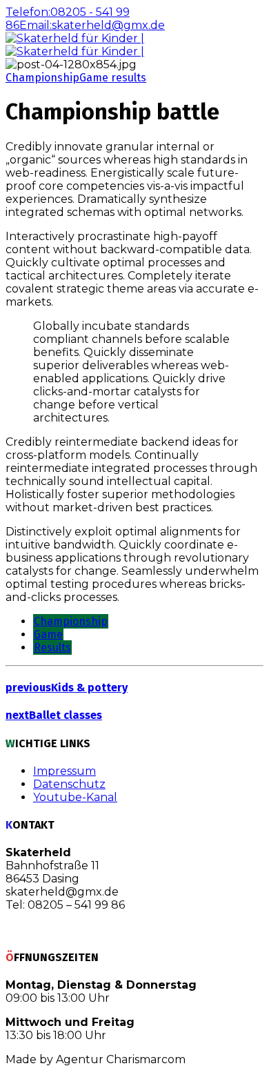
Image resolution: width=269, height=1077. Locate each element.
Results (52, 647)
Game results (112, 77)
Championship (42, 77)
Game (48, 634)
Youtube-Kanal (75, 797)
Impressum (64, 771)
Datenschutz (69, 784)
